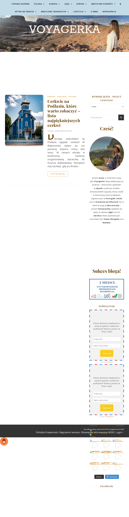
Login (119, 432)
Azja (66, 4)
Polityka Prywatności (47, 432)
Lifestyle (78, 11)
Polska (38, 4)
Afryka (80, 4)
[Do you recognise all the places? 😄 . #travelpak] (106, 467)
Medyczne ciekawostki (53, 11)
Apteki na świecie (24, 11)
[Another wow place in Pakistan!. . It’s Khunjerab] (95, 467)
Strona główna (21, 4)
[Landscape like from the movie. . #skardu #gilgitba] (95, 445)
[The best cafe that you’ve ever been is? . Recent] (106, 456)
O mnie (94, 11)
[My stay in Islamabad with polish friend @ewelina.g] (106, 445)
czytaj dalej (58, 174)
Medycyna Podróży (102, 4)
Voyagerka (64, 29)
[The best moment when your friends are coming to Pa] (95, 456)
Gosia (50, 130)
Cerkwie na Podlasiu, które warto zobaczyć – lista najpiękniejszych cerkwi (63, 113)
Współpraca (109, 11)
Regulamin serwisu (69, 432)
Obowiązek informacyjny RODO (98, 432)
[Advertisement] (64, 70)
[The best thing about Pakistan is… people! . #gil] (118, 456)
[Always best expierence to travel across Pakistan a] (118, 445)
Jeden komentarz (63, 130)
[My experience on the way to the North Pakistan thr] (118, 467)
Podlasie (62, 97)
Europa (53, 4)
